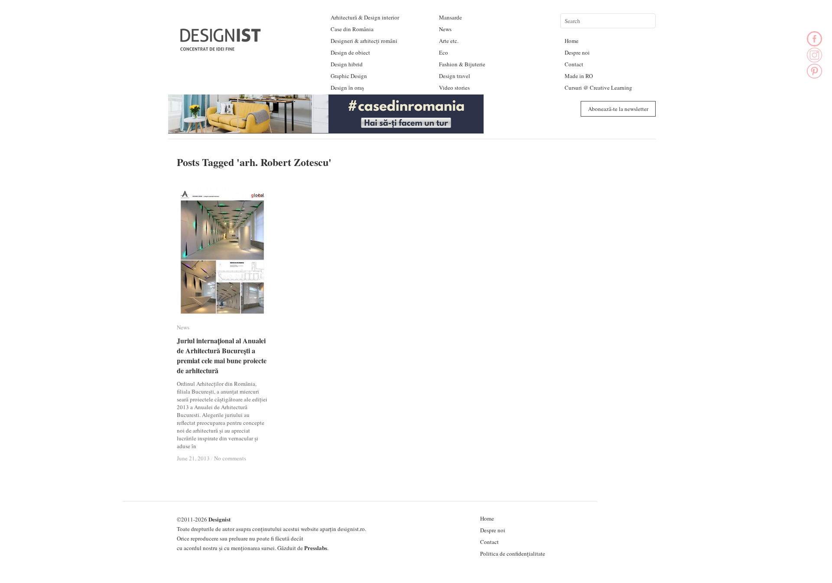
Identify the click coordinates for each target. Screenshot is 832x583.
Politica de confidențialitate (512, 553)
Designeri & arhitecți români (364, 41)
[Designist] (221, 47)
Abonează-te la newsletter (618, 109)
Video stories (454, 87)
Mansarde (450, 17)
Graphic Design (349, 76)
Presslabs (315, 548)
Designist (219, 519)
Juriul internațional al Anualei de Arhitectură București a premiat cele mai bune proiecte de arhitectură (221, 355)
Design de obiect (350, 52)
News (445, 29)
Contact (574, 64)
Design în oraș (347, 87)
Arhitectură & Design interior (365, 17)
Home (571, 41)
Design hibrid (347, 64)
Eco (443, 52)
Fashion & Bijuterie (462, 64)
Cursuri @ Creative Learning (598, 87)
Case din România (352, 29)
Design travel (454, 76)
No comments (230, 458)
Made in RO (579, 76)
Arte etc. (448, 41)
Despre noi (577, 52)
